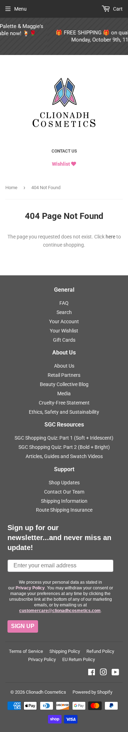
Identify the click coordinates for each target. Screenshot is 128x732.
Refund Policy (100, 651)
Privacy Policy (42, 659)
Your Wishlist (64, 331)
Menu (20, 9)
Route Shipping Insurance (64, 510)
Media (64, 393)
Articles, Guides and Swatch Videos (64, 456)
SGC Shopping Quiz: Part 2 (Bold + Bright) (64, 447)
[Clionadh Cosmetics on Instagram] (103, 673)
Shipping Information (64, 501)
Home (11, 187)
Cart (117, 9)
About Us (64, 366)
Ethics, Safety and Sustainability (64, 412)
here (110, 237)
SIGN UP (22, 626)
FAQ (64, 303)
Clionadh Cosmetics (46, 692)
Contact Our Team (64, 492)
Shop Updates (64, 482)
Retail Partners (64, 375)
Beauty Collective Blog (64, 384)
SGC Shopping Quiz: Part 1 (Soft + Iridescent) (64, 438)
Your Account (64, 321)
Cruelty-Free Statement (64, 403)
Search (64, 312)
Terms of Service (26, 651)
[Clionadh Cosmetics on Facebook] (91, 673)
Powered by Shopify (92, 692)
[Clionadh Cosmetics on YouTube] (115, 673)
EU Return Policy (78, 659)
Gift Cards (64, 340)
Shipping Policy (64, 651)
